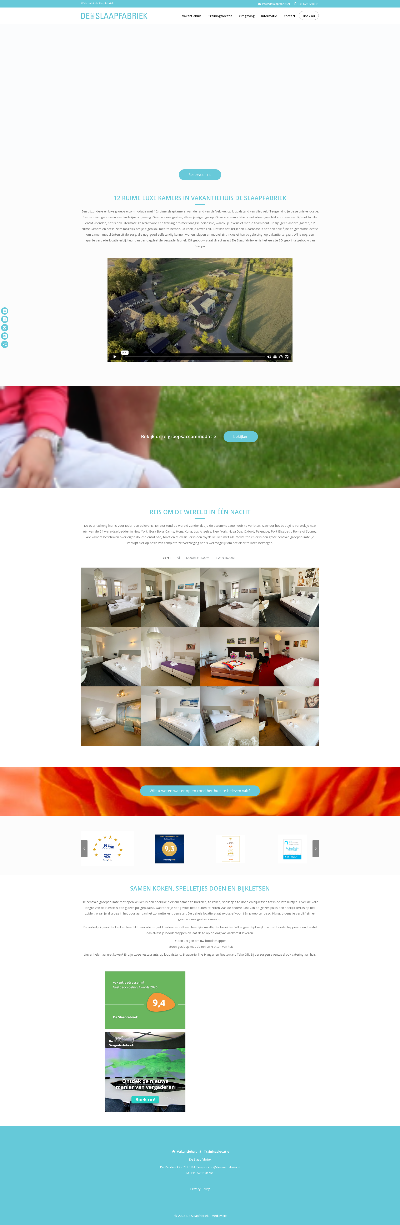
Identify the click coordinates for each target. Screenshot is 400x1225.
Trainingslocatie (220, 16)
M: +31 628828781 (200, 1173)
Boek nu (309, 16)
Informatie (269, 16)
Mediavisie (219, 1216)
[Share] (4, 344)
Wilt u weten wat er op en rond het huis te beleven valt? (200, 790)
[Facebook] (4, 319)
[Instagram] (4, 327)
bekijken (240, 436)
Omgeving (247, 16)
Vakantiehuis (191, 16)
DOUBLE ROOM (197, 557)
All (178, 557)
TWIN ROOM (225, 557)
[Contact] (4, 336)
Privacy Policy (200, 1189)
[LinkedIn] (4, 311)
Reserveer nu (200, 174)
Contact (289, 16)
